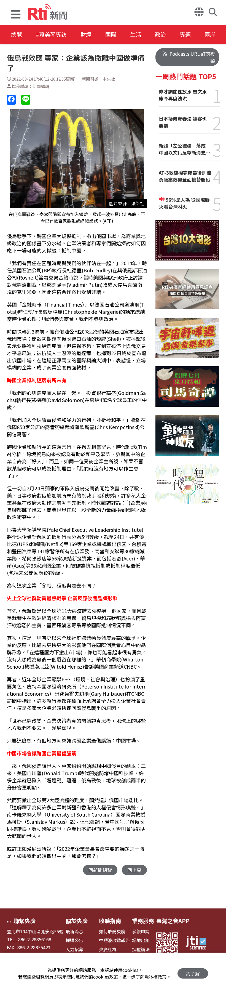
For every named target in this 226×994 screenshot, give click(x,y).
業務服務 (143, 921)
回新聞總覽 (100, 870)
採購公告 (74, 940)
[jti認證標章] (199, 943)
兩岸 (210, 34)
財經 (86, 34)
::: (9, 921)
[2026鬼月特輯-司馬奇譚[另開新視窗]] (187, 390)
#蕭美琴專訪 (51, 34)
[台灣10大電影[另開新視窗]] (187, 244)
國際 (110, 34)
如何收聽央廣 (112, 931)
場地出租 (141, 940)
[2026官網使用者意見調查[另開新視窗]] (187, 293)
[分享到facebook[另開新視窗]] (11, 100)
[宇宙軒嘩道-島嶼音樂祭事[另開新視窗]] (187, 342)
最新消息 (74, 931)
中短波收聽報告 (114, 940)
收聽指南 (110, 921)
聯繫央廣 (25, 921)
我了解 (193, 973)
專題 (185, 34)
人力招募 (74, 949)
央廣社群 (108, 949)
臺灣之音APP (173, 921)
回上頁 (134, 870)
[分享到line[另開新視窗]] (25, 100)
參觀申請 (141, 931)
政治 (160, 34)
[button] (15, 15)
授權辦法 (141, 949)
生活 (135, 34)
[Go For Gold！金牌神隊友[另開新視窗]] (187, 439)
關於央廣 (77, 921)
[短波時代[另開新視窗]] (187, 488)
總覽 (16, 34)
